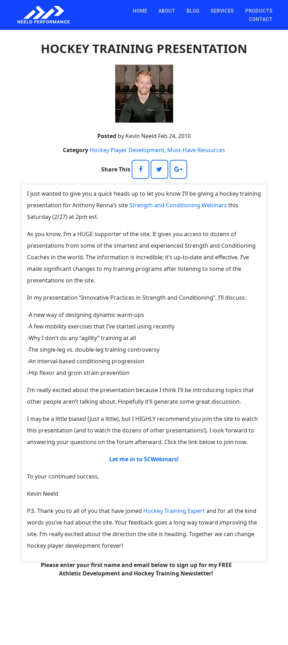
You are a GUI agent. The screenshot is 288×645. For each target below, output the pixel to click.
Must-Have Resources (196, 150)
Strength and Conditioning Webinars (178, 205)
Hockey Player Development (127, 150)
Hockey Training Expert (174, 511)
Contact (261, 19)
